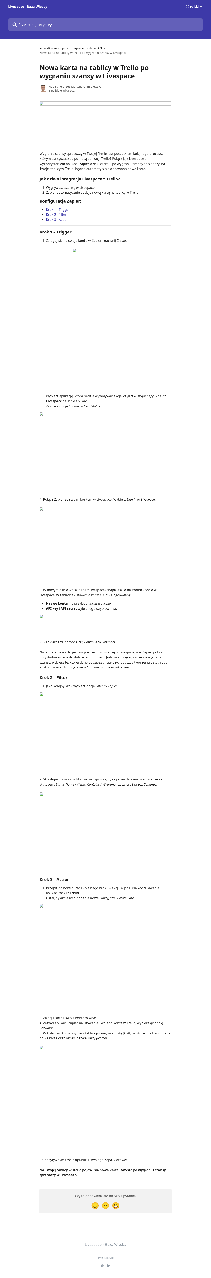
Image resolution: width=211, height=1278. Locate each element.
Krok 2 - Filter (56, 214)
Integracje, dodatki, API (86, 48)
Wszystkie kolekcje (52, 48)
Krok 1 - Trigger (58, 209)
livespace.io (105, 1258)
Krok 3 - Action (57, 219)
